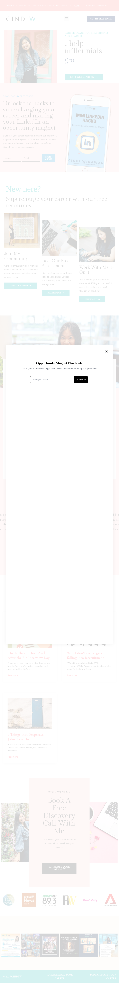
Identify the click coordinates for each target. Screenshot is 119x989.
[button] (106, 351)
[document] (59, 494)
